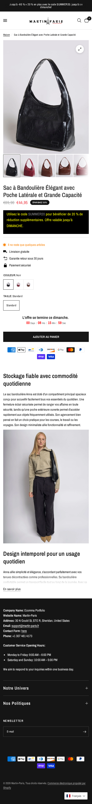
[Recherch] (79, 20)
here (24, 631)
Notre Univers (16, 688)
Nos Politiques (17, 703)
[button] (76, 796)
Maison (6, 34)
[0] (86, 20)
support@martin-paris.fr (25, 625)
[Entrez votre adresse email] (84, 732)
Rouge (18, 284)
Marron (28, 284)
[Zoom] (80, 49)
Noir (8, 284)
